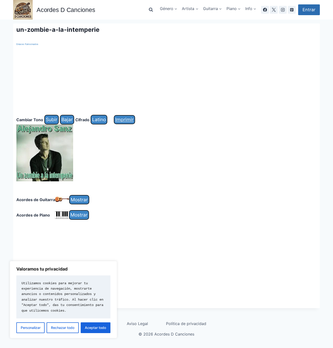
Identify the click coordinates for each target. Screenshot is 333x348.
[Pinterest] (292, 10)
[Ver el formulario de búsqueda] (151, 9)
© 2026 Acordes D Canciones (166, 334)
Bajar (67, 119)
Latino (99, 119)
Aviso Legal (137, 323)
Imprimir (124, 119)
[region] (63, 299)
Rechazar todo (62, 328)
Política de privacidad (186, 323)
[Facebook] (265, 10)
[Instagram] (283, 10)
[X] (274, 10)
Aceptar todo (95, 328)
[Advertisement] (162, 80)
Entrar (309, 9)
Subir (51, 119)
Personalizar (30, 328)
